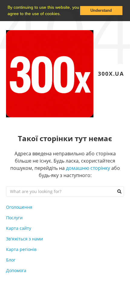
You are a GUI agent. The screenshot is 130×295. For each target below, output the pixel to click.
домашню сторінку (88, 168)
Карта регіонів (21, 249)
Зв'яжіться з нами (24, 239)
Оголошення (19, 207)
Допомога (16, 270)
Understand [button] (101, 10)
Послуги (14, 217)
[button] (63, 14)
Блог (10, 260)
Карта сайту (18, 228)
